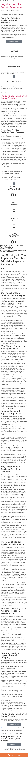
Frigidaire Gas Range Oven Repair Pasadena (14, 97)
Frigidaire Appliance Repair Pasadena (13, 6)
